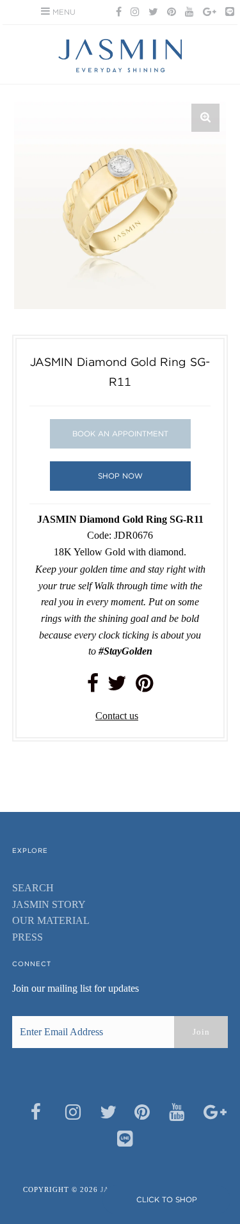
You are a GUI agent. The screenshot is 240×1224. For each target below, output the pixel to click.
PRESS (27, 937)
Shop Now (120, 475)
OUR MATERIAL (51, 920)
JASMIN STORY (49, 904)
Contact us (116, 715)
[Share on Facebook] (93, 686)
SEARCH (33, 887)
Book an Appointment (120, 433)
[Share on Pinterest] (144, 686)
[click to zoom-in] (205, 118)
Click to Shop (166, 1199)
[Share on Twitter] (117, 686)
